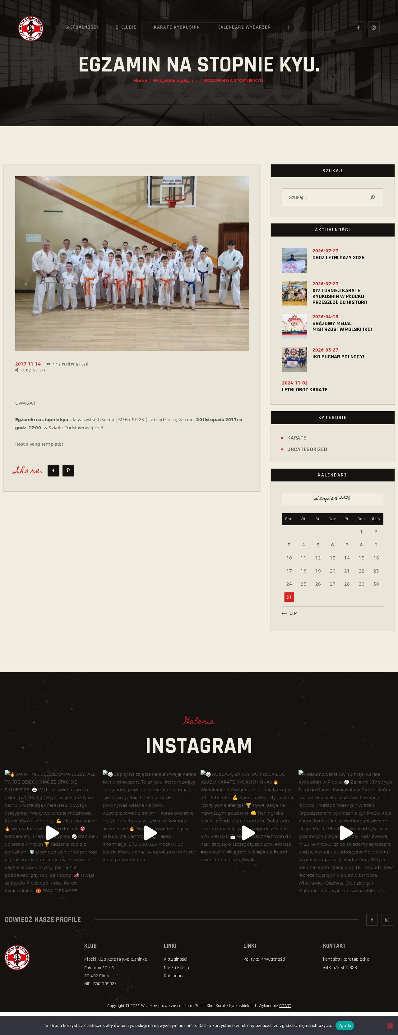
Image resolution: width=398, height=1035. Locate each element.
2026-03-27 (325, 350)
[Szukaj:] (332, 197)
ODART (285, 1006)
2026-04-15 (325, 317)
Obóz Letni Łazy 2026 (338, 257)
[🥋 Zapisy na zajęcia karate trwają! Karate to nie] (150, 833)
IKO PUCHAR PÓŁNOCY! (338, 357)
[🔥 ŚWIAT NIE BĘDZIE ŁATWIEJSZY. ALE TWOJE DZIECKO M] (52, 833)
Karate (296, 437)
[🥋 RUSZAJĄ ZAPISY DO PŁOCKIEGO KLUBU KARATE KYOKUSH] (248, 833)
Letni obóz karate (304, 390)
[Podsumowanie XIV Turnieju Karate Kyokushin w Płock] (345, 833)
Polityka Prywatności (264, 959)
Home (140, 80)
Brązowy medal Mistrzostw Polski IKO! (342, 326)
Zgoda (345, 1025)
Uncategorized (307, 449)
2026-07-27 (325, 251)
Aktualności (175, 959)
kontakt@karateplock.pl (347, 959)
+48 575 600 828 (340, 967)
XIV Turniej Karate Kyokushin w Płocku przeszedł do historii (339, 296)
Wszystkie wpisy (171, 80)
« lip (291, 613)
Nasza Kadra (176, 967)
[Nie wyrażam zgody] (390, 1026)
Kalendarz (173, 976)
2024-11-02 (295, 383)
